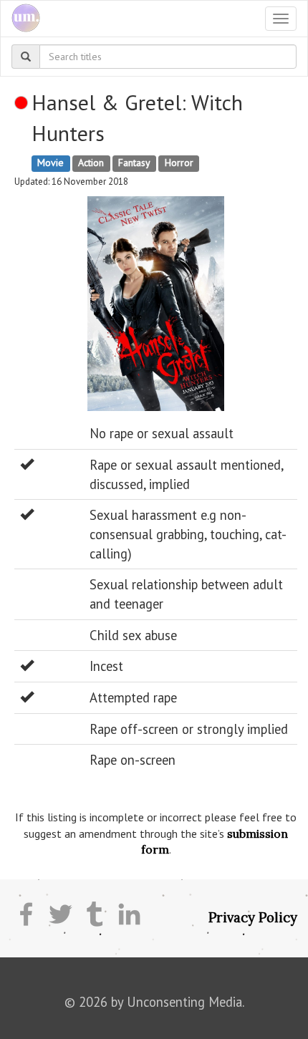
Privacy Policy (252, 917)
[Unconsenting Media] (20, 19)
